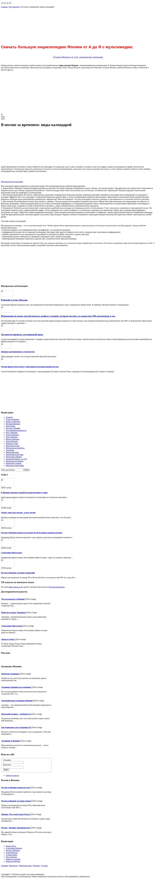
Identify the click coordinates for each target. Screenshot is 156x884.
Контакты (13, 866)
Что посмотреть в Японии (12, 599)
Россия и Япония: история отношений (18, 573)
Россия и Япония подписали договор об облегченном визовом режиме (31, 533)
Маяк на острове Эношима (13, 612)
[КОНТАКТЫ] (7, 3)
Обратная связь (25, 866)
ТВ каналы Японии (56, 587)
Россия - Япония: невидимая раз (15, 828)
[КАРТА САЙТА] (5, 3)
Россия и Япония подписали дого (15, 787)
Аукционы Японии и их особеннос (16, 687)
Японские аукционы (10, 674)
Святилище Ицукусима (11, 553)
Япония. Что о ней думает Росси (15, 814)
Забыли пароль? (12, 775)
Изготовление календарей (12, 182)
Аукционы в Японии (10, 741)
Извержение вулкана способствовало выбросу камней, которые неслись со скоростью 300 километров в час (58, 316)
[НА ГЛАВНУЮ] (2, 3)
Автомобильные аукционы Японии (16, 701)
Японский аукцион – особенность (15, 714)
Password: (7, 765)
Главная (4, 7)
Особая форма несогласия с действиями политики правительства (30, 367)
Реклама (36, 866)
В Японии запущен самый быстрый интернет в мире (24, 493)
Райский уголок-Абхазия (14, 300)
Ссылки (44, 866)
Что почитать (14, 7)
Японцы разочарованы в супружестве (18, 352)
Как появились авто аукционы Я (15, 727)
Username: (7, 760)
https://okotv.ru (14, 587)
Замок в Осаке (7, 639)
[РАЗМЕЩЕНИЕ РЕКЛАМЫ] (10, 3)
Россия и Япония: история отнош (16, 801)
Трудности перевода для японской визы (22, 334)
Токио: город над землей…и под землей (18, 513)
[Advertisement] (74, 25)
